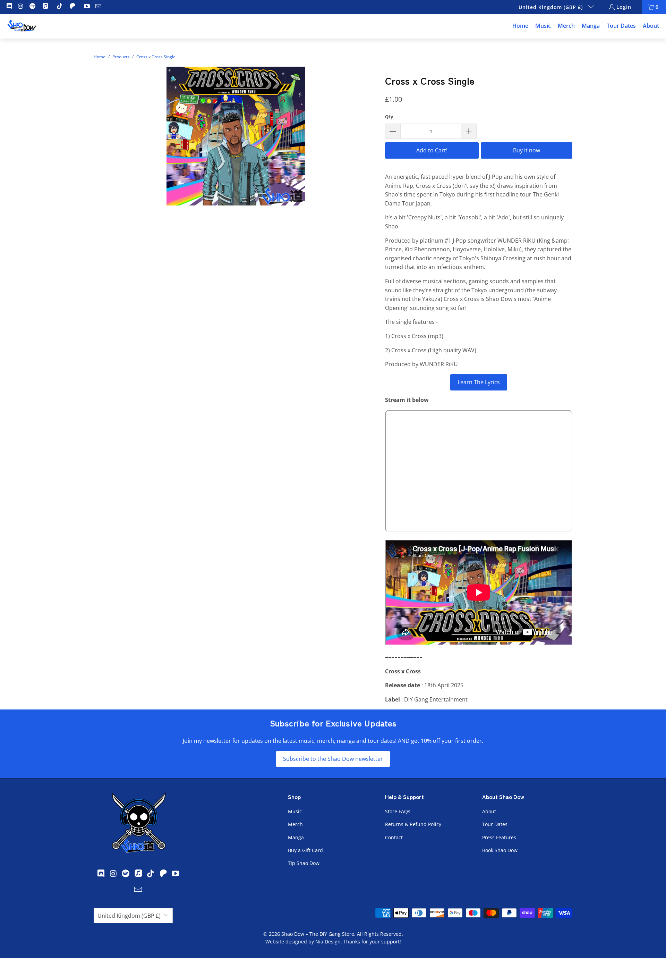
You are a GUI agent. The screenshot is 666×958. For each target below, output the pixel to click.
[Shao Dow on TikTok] (59, 6)
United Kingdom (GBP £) (551, 7)
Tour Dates (494, 824)
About (489, 811)
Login (623, 6)
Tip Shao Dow (303, 863)
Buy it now (526, 150)
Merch (295, 824)
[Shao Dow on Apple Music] (46, 6)
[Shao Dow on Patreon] (73, 6)
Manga (296, 837)
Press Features (499, 837)
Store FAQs (397, 811)
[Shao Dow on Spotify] (31, 6)
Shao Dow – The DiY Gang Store (317, 934)
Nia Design (328, 941)
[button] (543, 26)
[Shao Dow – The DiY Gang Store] (21, 26)
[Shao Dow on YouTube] (86, 6)
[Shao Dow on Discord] (8, 6)
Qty (389, 117)
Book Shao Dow (500, 850)
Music (295, 811)
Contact (394, 837)
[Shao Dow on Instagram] (20, 6)
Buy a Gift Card (305, 850)
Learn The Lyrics (479, 382)
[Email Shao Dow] (98, 6)
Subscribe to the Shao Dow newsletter (333, 759)
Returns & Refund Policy (413, 824)
